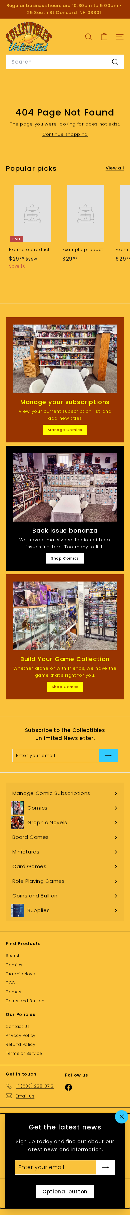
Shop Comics (65, 558)
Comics (14, 965)
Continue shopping (65, 134)
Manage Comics (65, 429)
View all (115, 168)
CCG (10, 983)
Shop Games (65, 686)
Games (13, 992)
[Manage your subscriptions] (65, 359)
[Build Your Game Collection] (65, 616)
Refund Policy (20, 1044)
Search (13, 955)
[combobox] (65, 62)
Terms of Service (24, 1053)
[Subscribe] (105, 1167)
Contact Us (18, 1026)
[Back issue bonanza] (65, 487)
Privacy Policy (21, 1035)
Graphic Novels (22, 974)
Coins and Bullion (25, 1001)
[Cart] (104, 37)
